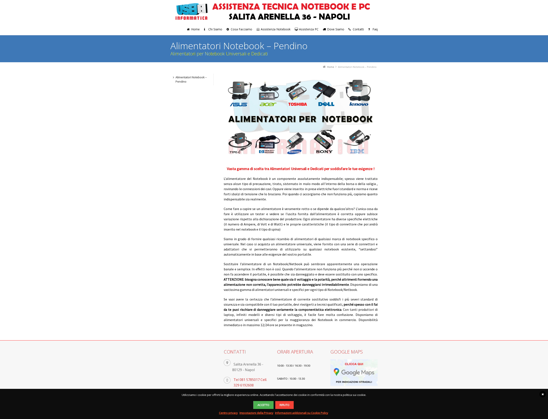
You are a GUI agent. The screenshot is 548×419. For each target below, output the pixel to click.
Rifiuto (284, 405)
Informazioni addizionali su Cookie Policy (301, 413)
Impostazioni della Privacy (256, 413)
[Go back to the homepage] (274, 11)
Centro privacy (228, 413)
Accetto (263, 405)
